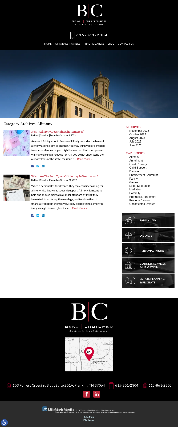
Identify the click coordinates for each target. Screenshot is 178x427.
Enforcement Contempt (143, 175)
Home (48, 43)
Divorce (134, 171)
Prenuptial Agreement (142, 196)
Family (133, 178)
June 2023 (135, 145)
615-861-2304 (92, 35)
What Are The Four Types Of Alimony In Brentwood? (64, 176)
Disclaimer (89, 420)
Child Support (137, 167)
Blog (111, 43)
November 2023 (139, 130)
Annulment (136, 160)
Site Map (89, 416)
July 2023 (135, 141)
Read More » (84, 158)
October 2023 (137, 134)
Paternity (134, 193)
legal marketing (102, 412)
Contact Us (126, 43)
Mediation (135, 189)
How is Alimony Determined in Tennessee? (57, 131)
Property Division (140, 200)
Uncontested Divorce (142, 203)
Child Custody (138, 164)
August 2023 (137, 138)
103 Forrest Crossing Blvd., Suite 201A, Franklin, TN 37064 (59, 385)
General (134, 182)
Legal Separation (140, 185)
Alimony (134, 156)
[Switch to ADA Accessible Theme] (4, 422)
